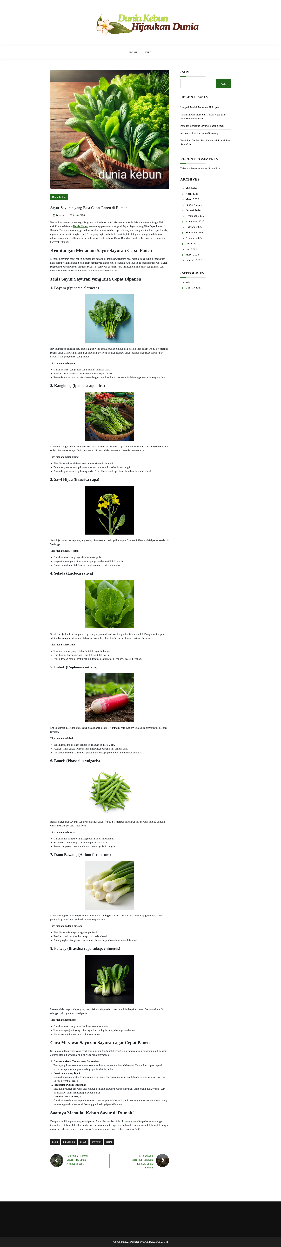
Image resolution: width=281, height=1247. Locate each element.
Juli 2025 (191, 243)
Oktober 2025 (194, 227)
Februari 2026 (194, 204)
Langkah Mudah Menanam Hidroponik (200, 107)
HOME (133, 52)
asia (188, 282)
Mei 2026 (191, 188)
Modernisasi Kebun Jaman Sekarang (199, 133)
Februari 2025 (194, 260)
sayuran (96, 1142)
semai (109, 1142)
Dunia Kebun (59, 197)
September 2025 (195, 232)
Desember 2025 (195, 216)
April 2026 (192, 193)
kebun (83, 1142)
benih (55, 1142)
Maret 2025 (192, 254)
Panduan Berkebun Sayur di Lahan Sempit (202, 125)
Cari (185, 72)
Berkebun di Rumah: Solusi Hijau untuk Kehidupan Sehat (77, 1159)
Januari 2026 (193, 210)
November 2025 (195, 221)
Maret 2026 (192, 199)
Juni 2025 (191, 249)
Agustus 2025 (194, 238)
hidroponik (69, 1142)
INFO (148, 52)
